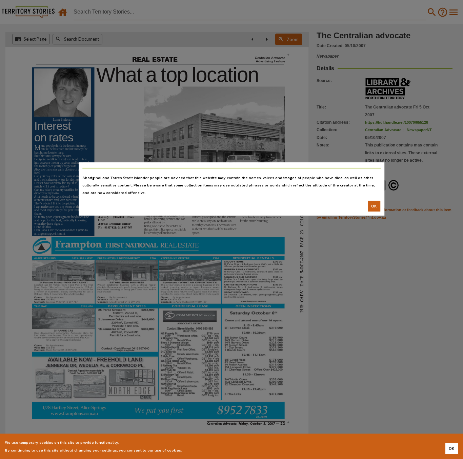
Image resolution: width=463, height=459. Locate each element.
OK (374, 206)
